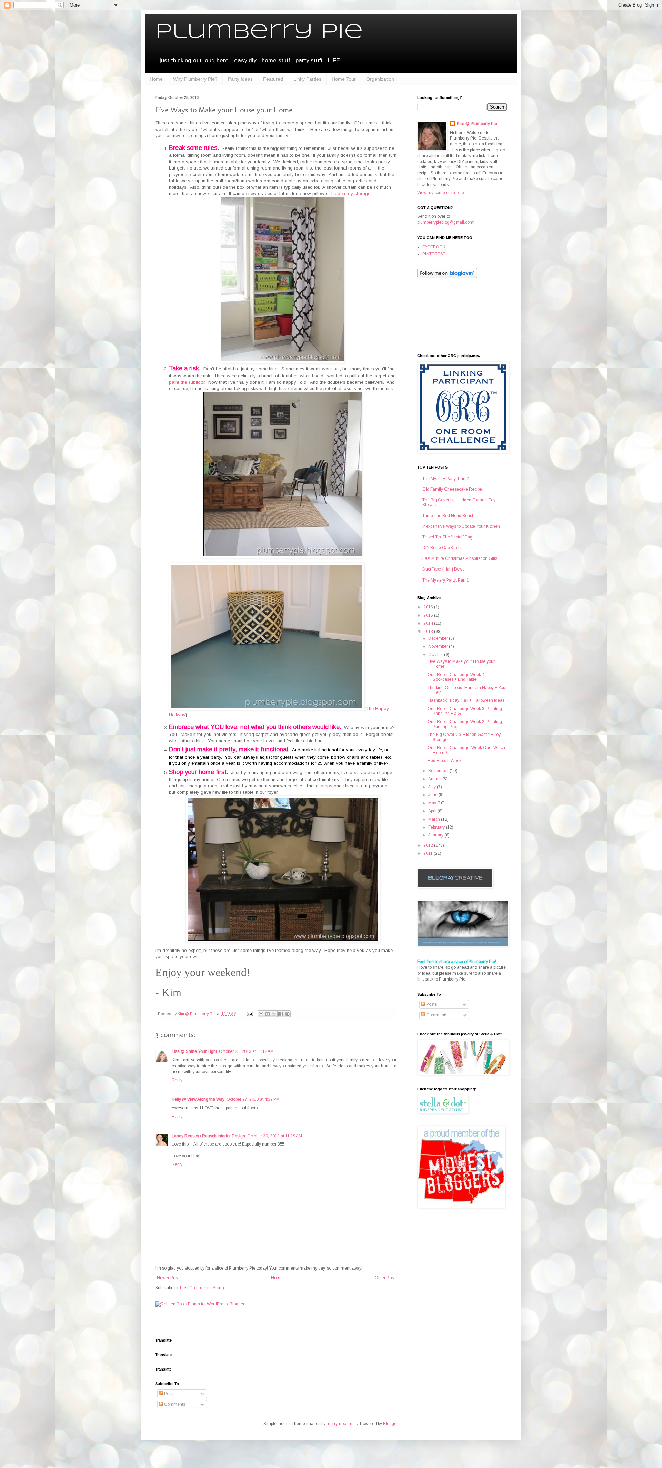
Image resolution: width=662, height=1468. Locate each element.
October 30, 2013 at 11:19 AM (274, 1135)
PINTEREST (433, 253)
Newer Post (168, 1277)
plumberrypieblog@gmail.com (445, 222)
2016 (428, 607)
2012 (428, 845)
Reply (177, 1080)
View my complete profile (440, 192)
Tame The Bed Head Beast (447, 515)
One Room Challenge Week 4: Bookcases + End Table (456, 677)
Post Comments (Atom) (202, 1287)
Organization (380, 79)
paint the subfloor (186, 382)
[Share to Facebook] (280, 1013)
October (436, 654)
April (433, 811)
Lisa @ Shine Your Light (194, 1051)
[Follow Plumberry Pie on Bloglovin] (447, 276)
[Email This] (261, 1013)
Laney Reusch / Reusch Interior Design (208, 1135)
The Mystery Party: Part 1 (445, 580)
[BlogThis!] (267, 1013)
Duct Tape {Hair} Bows (443, 569)
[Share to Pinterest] (287, 1013)
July (432, 786)
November (438, 646)
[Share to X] (274, 1013)
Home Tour (344, 79)
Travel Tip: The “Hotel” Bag (447, 537)
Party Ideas (240, 79)
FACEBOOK (433, 247)
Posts (431, 1004)
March (434, 819)
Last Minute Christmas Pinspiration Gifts (459, 558)
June (433, 794)
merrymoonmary (342, 1423)
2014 (428, 623)
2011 (428, 853)
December (438, 638)
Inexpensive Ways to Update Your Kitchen (461, 526)
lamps (326, 785)
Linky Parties (307, 79)
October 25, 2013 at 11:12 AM (246, 1051)
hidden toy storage (350, 193)
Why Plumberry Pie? (195, 79)
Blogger (390, 1423)
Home (156, 79)
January (436, 835)
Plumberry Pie (259, 32)
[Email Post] (249, 1014)
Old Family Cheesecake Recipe (452, 489)
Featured (273, 79)
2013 (428, 631)
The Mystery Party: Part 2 (445, 478)
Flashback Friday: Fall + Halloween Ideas (466, 700)
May (432, 803)
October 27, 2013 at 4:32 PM (253, 1099)
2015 (428, 615)
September (439, 770)
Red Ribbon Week (444, 760)
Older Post (385, 1277)
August (435, 779)
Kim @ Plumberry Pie (477, 123)
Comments (436, 1015)
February (437, 827)
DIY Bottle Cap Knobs (442, 547)
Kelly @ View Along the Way (198, 1099)
